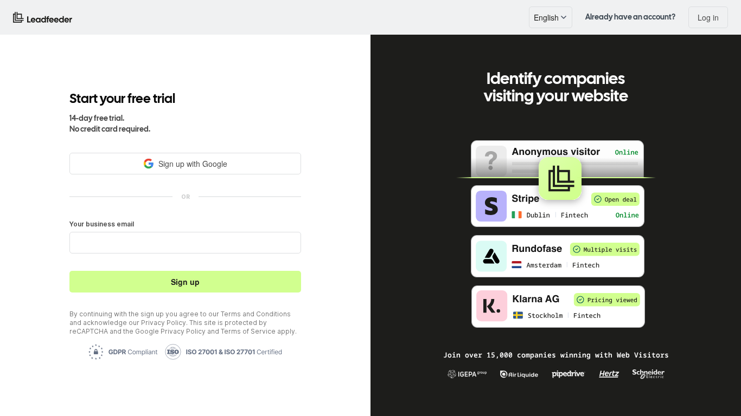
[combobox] (550, 17)
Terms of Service (248, 331)
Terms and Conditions (256, 314)
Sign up (185, 281)
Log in (708, 17)
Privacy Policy (163, 322)
